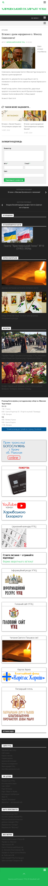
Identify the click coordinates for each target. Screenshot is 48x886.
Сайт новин (5, 753)
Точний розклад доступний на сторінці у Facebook (24, 429)
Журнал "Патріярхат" (9, 800)
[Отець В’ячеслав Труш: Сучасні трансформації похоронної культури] (24, 302)
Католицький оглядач (9, 784)
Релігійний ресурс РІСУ (10, 814)
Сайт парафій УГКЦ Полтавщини (13, 858)
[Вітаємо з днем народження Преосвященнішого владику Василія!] (35, 115)
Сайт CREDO (6, 786)
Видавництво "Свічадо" (10, 825)
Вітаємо (5, 30)
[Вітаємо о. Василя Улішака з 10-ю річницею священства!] (13, 115)
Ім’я (6, 163)
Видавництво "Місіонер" (10, 827)
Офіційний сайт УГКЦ (9, 750)
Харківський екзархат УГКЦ (15, 42)
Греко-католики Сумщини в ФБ (12, 861)
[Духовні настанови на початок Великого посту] (24, 273)
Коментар (7, 148)
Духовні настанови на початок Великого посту (20, 288)
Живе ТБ (4, 797)
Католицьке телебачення (10, 794)
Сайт (5, 171)
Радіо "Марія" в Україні (9, 792)
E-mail (27, 163)
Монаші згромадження (10, 764)
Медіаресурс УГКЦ (8, 781)
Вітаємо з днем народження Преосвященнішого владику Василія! (34, 126)
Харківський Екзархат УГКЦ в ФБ (13, 839)
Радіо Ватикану (7, 789)
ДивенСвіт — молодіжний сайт (12, 802)
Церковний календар (9, 761)
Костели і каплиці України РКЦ (12, 817)
